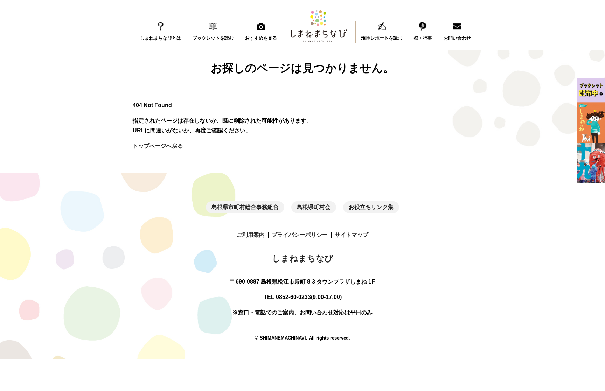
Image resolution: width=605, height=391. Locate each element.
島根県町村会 (314, 207)
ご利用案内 (251, 235)
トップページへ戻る (158, 146)
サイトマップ (351, 235)
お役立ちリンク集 (371, 207)
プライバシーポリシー (300, 235)
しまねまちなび (302, 258)
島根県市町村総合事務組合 (245, 207)
